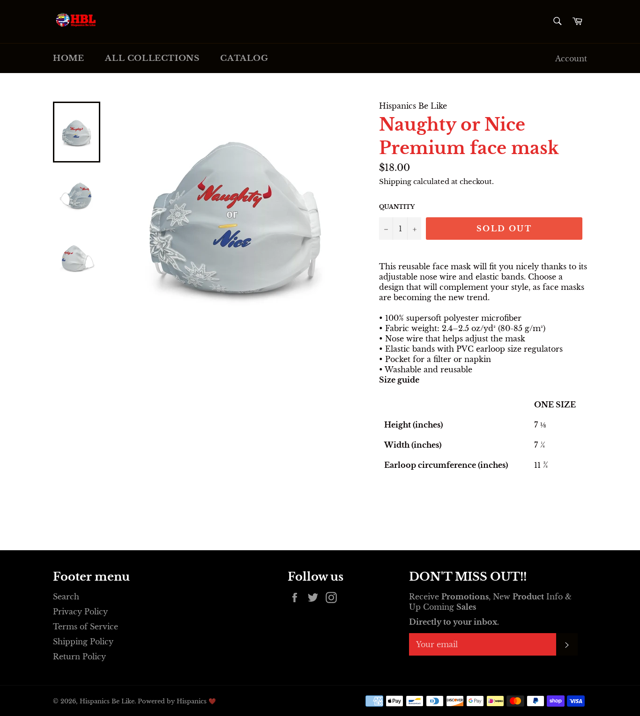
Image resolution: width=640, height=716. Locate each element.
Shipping (395, 181)
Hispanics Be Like (107, 701)
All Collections (152, 58)
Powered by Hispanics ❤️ (177, 701)
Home (68, 58)
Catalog (244, 58)
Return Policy (79, 656)
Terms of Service (85, 626)
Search (66, 596)
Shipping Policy (83, 641)
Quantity (397, 206)
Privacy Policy (80, 611)
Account (571, 58)
